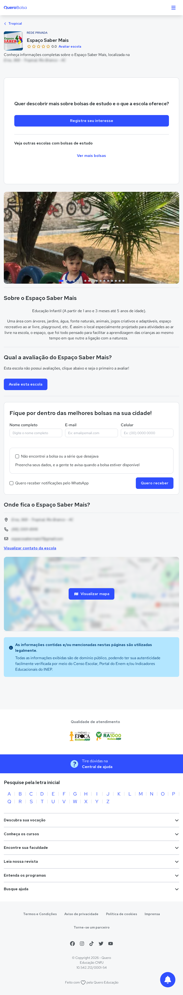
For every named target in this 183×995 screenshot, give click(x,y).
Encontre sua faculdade (26, 847)
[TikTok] (91, 943)
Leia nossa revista (21, 861)
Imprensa (152, 914)
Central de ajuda (97, 766)
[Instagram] (82, 943)
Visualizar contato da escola (30, 548)
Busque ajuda (16, 888)
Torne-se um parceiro (92, 927)
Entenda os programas (25, 875)
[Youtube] (110, 943)
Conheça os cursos (21, 833)
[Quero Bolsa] (25, 7)
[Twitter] (101, 943)
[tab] (61, 281)
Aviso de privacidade (81, 914)
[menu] (173, 7)
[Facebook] (72, 943)
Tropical (15, 23)
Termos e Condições (40, 914)
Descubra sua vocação (25, 820)
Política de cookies (121, 914)
